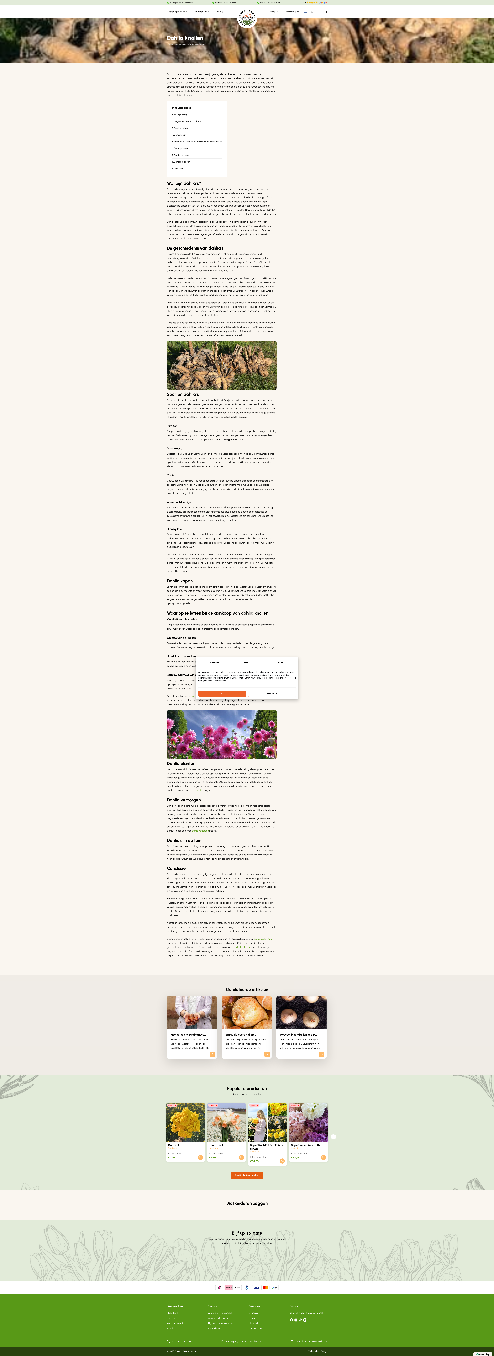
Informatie (254, 1323)
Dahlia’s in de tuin (182, 162)
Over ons (253, 1312)
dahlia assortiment (262, 939)
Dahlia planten (181, 148)
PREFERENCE (272, 693)
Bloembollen (173, 1312)
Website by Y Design (317, 1351)
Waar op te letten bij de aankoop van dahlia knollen (198, 141)
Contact (253, 1318)
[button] (247, 1175)
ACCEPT (222, 693)
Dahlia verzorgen (182, 155)
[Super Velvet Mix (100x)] (308, 1122)
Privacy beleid (215, 1328)
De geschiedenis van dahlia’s (187, 121)
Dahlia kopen (180, 135)
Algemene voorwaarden (220, 1323)
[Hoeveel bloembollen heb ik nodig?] (301, 1027)
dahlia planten (196, 790)
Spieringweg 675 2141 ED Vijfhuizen (243, 1341)
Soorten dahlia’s (181, 128)
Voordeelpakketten (176, 1323)
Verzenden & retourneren (220, 1312)
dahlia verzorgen (200, 830)
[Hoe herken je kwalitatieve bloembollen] (192, 1027)
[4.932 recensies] (315, 2)
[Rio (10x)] (185, 1122)
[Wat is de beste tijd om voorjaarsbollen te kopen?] (247, 1027)
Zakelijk (171, 1328)
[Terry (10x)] (226, 1122)
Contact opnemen (181, 1341)
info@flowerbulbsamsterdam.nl (311, 1341)
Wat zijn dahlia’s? (181, 114)
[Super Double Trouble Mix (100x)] (267, 1122)
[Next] (333, 1136)
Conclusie (178, 168)
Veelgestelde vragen (218, 1318)
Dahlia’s (171, 1318)
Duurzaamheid (256, 1328)
